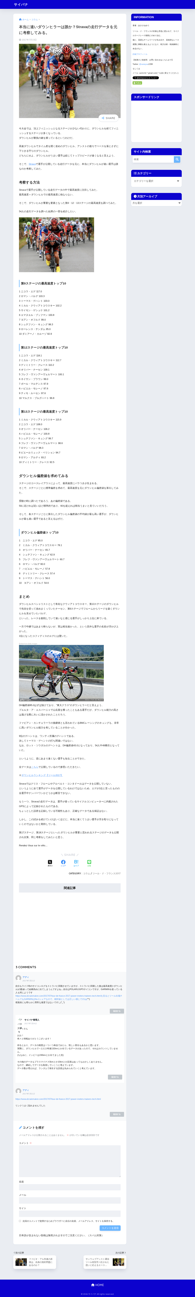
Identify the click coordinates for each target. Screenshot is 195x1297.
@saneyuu (143, 64)
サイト (22, 1208)
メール (22, 1195)
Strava (32, 164)
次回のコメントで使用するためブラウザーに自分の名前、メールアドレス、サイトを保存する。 (69, 1221)
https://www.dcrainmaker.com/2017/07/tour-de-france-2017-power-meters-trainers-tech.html (58, 1099)
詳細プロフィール (140, 54)
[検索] (177, 159)
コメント (25, 1143)
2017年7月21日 (29, 981)
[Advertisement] (70, 925)
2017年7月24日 (30, 1024)
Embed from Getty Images (28, 643)
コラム (86, 873)
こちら (34, 767)
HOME (99, 1285)
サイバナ (21, 4)
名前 (21, 1181)
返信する (117, 1011)
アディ (26, 977)
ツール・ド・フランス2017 (107, 873)
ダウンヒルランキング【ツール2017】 (42, 775)
